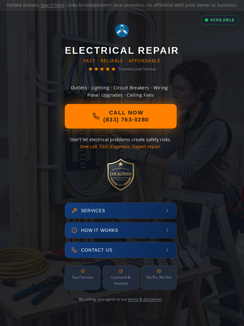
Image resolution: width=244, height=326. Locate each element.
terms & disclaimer (145, 299)
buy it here (52, 5)
